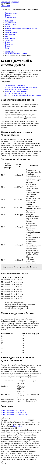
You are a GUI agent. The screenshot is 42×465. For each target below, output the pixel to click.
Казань (7, 36)
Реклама (8, 15)
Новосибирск (10, 38)
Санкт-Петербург (11, 32)
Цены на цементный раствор (15, 91)
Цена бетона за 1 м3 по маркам (16, 89)
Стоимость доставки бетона (15, 93)
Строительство (10, 23)
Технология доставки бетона (15, 85)
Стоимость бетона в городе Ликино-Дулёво (21, 87)
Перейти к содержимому (10, 2)
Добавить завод (11, 13)
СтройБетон (5, 6)
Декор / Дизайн (10, 24)
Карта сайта (17, 426)
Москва (8, 30)
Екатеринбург (10, 34)
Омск (7, 48)
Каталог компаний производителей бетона (21, 28)
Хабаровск (9, 44)
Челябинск (9, 40)
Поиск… (4, 420)
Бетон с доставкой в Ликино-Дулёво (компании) (23, 95)
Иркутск (8, 42)
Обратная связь (10, 17)
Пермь (7, 46)
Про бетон (9, 21)
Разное (7, 26)
